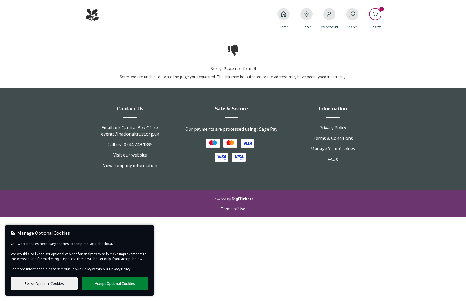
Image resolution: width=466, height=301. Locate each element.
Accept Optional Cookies (115, 283)
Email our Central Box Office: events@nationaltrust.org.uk (130, 131)
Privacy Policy (332, 128)
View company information (130, 165)
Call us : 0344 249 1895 (130, 144)
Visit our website (130, 155)
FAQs (333, 159)
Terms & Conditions (333, 138)
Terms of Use (233, 208)
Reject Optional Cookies (44, 283)
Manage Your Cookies (332, 149)
